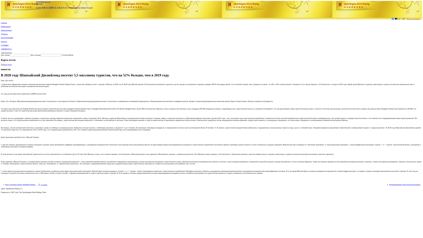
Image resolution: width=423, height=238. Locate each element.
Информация (6, 27)
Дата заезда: (5, 55)
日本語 (59, 8)
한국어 (65, 8)
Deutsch (71, 8)
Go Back (43, 185)
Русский (39, 4)
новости (4, 42)
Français (77, 8)
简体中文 (45, 8)
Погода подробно (413, 19)
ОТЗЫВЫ (4, 45)
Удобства (4, 34)
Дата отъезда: (36, 55)
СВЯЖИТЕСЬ (6, 49)
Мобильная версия (43, 2)
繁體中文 (52, 8)
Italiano (83, 8)
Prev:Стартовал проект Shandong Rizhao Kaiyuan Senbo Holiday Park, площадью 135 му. (21, 185)
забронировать (6, 30)
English (38, 8)
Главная (4, 23)
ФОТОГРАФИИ (7, 38)
